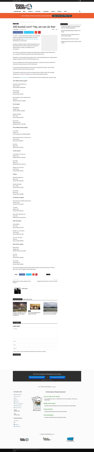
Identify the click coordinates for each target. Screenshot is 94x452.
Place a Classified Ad (19, 403)
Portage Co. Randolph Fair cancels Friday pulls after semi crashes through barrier (19, 314)
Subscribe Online (18, 405)
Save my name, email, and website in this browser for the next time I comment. (30, 351)
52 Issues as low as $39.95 (37, 377)
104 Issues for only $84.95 (57, 377)
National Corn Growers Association (31, 39)
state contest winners (24, 77)
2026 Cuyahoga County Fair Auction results (70, 38)
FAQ (15, 398)
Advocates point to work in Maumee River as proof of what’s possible (70, 35)
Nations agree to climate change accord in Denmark (22, 282)
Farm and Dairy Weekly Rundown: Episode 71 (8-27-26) (71, 31)
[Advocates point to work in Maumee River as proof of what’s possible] (50, 307)
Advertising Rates (18, 394)
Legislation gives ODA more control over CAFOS (47, 281)
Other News (16, 29)
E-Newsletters (17, 426)
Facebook (16, 420)
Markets (30, 11)
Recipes (59, 11)
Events (53, 11)
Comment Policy (18, 407)
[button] (79, 11)
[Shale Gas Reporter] (47, 440)
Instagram (17, 424)
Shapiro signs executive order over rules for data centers (71, 42)
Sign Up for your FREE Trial (62, 16)
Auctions (37, 11)
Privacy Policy (17, 396)
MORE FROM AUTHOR (27, 299)
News (24, 11)
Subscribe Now (17, 11)
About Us (16, 400)
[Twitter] (80, 1)
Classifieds (45, 11)
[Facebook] (78, 1)
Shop (65, 11)
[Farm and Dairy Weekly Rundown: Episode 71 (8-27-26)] (35, 307)
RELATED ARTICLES (18, 299)
